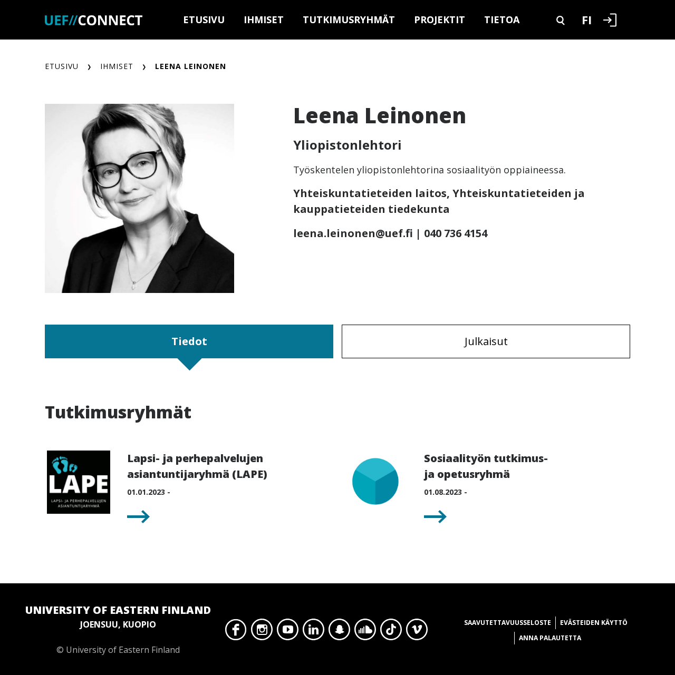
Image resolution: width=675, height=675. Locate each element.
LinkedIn (313, 632)
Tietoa (501, 19)
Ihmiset (264, 19)
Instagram (262, 632)
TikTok (391, 632)
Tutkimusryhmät (349, 19)
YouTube (287, 632)
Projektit (439, 19)
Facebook (236, 632)
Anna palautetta (550, 637)
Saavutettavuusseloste (507, 622)
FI (587, 19)
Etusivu (204, 19)
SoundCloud (365, 632)
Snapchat (339, 632)
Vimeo (417, 632)
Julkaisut (486, 341)
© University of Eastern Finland (118, 629)
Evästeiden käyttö (594, 622)
